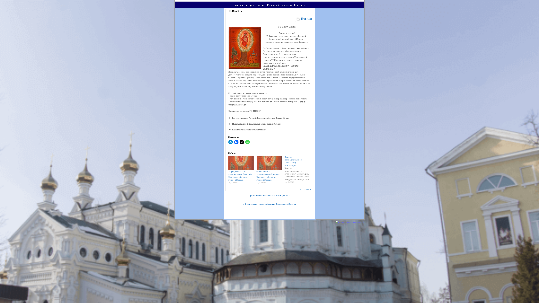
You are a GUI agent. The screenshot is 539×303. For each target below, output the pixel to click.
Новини (306, 18)
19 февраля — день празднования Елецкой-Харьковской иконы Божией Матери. (240, 175)
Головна (239, 5)
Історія (249, 5)
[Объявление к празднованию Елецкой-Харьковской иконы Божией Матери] (269, 163)
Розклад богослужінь (279, 5)
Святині (260, 5)
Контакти (299, 5)
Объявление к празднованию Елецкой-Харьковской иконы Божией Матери (268, 175)
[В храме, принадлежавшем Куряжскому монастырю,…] (299, 170)
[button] (269, 118)
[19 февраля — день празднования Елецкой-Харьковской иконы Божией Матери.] (241, 163)
